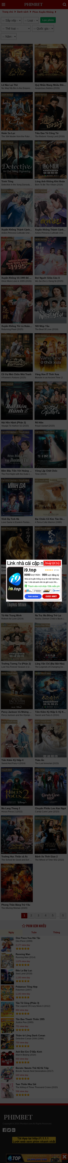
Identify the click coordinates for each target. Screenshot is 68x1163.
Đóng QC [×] (52, 563)
